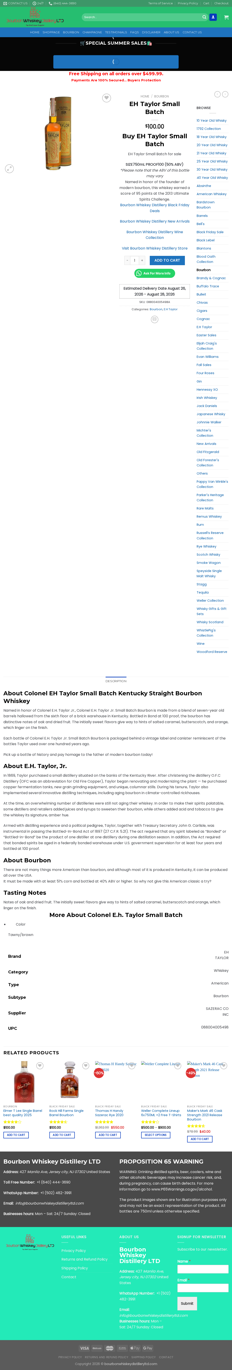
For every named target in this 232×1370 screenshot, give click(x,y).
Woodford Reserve (212, 652)
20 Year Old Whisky (212, 145)
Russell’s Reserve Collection (210, 535)
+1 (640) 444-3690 (53, 1182)
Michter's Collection (205, 433)
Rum (200, 524)
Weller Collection (210, 600)
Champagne (92, 32)
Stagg (202, 584)
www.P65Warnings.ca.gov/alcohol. (182, 1189)
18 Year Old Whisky (212, 137)
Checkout (221, 3)
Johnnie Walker (209, 422)
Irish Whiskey (207, 397)
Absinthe (204, 186)
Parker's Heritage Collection (210, 497)
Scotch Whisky (208, 554)
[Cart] (226, 17)
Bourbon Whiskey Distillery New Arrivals (155, 221)
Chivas (202, 302)
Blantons (204, 248)
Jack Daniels (207, 406)
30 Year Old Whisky (212, 169)
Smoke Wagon (209, 562)
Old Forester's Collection (208, 463)
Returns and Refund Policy (84, 1259)
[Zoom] (9, 168)
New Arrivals (206, 443)
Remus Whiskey (209, 516)
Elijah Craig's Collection (207, 346)
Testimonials (116, 32)
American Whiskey (212, 194)
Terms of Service (160, 3)
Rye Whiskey (206, 546)
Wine (201, 643)
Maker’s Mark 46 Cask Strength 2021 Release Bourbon (204, 1115)
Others (202, 473)
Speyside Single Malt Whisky (209, 573)
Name (184, 1261)
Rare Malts (205, 508)
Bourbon (71, 32)
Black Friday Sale (210, 232)
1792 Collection (209, 128)
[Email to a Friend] (154, 319)
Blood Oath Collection (206, 259)
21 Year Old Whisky (211, 153)
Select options (156, 1135)
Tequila (203, 592)
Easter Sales (206, 335)
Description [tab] (116, 681)
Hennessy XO (207, 389)
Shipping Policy (74, 1268)
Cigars (202, 310)
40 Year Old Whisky (212, 177)
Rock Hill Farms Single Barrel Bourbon (66, 1113)
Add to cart (167, 260)
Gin (199, 381)
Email (183, 1280)
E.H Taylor (171, 309)
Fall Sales (204, 365)
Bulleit (201, 294)
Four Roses (205, 373)
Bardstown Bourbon (206, 205)
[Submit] (204, 17)
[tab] (116, 892)
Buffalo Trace (208, 286)
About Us (171, 32)
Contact (68, 1277)
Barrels (202, 215)
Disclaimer (151, 32)
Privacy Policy (188, 3)
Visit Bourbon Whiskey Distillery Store (155, 248)
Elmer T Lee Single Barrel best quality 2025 (22, 1113)
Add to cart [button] (16, 1135)
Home (34, 32)
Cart (206, 3)
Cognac (203, 319)
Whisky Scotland (210, 622)
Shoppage (51, 32)
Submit (187, 1303)
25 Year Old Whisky (212, 161)
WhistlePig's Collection (206, 633)
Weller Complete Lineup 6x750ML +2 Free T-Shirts (161, 1113)
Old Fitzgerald (208, 452)
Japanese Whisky (211, 414)
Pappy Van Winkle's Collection (212, 484)
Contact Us (192, 32)
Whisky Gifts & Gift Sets (212, 611)
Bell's (201, 224)
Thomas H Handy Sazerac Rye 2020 (109, 1113)
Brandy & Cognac (211, 278)
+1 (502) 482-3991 (56, 1192)
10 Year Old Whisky (212, 120)
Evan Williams (208, 356)
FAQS (134, 32)
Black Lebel (206, 240)
